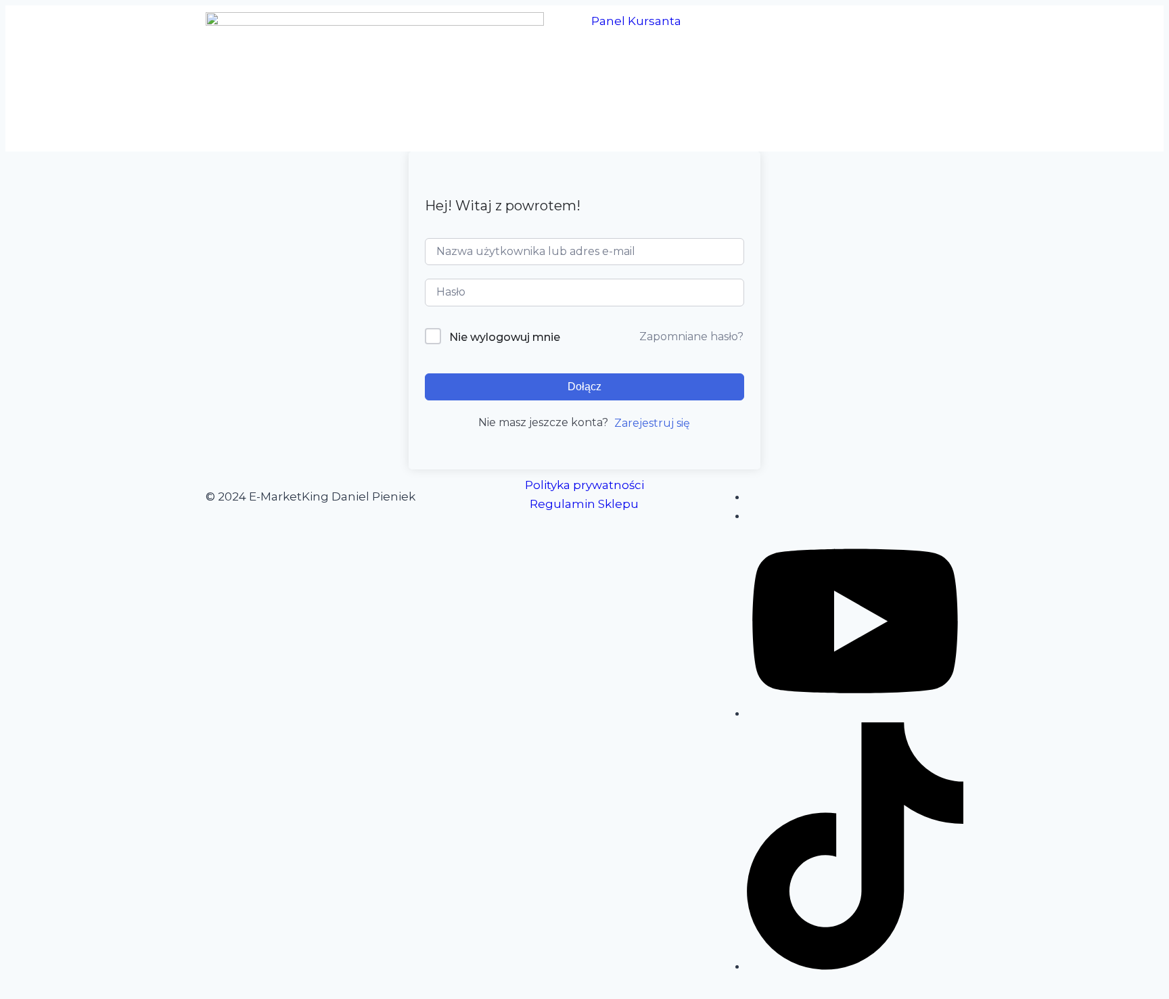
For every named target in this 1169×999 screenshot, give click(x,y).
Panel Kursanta (636, 21)
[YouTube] (855, 713)
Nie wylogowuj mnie (504, 337)
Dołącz (584, 386)
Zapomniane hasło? (691, 336)
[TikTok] (855, 966)
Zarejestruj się (652, 423)
